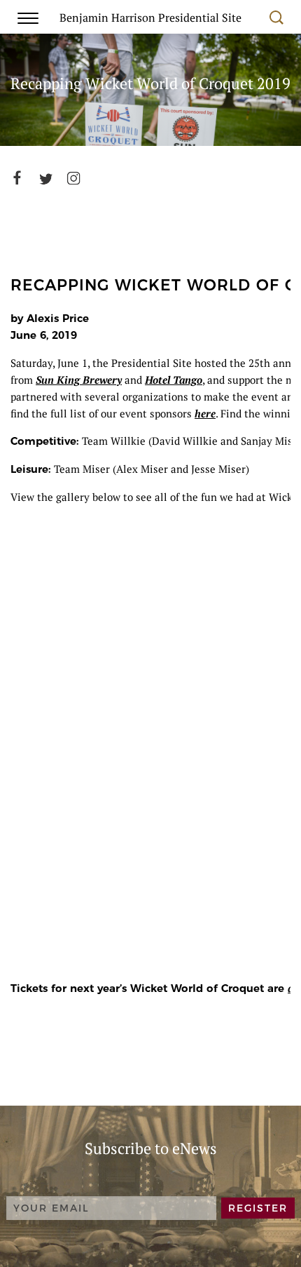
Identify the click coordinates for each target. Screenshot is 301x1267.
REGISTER (258, 1208)
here (205, 413)
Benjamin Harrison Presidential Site (150, 17)
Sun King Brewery (79, 380)
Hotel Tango (173, 380)
